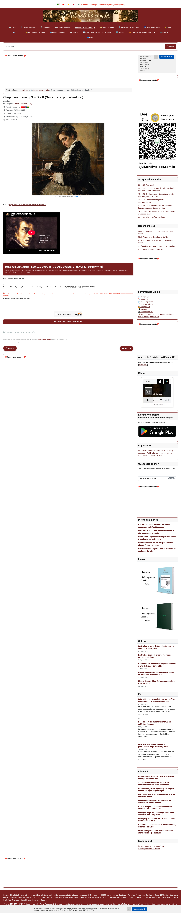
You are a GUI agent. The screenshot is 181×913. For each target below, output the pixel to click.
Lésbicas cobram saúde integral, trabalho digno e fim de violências (155, 544)
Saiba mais (143, 365)
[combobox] (85, 46)
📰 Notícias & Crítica (62, 27)
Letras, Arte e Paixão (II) (23, 104)
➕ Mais (163, 32)
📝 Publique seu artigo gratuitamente (97, 32)
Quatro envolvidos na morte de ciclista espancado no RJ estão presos (154, 526)
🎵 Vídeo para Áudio (145, 304)
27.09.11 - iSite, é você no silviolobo (151, 217)
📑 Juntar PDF (143, 297)
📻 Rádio (168, 27)
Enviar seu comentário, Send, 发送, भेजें (68, 322)
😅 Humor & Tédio (107, 27)
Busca (171, 46)
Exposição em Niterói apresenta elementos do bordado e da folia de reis (156, 673)
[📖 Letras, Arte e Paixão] (94, 27)
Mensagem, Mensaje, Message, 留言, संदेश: (16, 298)
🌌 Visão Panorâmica (152, 27)
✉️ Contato (17, 32)
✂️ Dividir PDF (143, 299)
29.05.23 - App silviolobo (147, 185)
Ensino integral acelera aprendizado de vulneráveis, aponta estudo (154, 801)
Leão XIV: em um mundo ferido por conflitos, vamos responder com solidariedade (157, 700)
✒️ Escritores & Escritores (35, 32)
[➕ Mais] (167, 32)
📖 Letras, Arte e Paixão (84, 27)
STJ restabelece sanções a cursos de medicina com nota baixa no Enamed (153, 783)
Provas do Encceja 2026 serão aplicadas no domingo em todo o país (156, 777)
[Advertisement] (61, 70)
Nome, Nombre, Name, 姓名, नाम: (13, 279)
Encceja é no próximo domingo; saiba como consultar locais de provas (156, 813)
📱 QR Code (142, 309)
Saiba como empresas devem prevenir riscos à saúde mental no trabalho (157, 538)
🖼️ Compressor (144, 307)
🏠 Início (12, 27)
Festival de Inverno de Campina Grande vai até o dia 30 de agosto (156, 647)
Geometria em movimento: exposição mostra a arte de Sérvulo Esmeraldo (157, 665)
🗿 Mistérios (45, 27)
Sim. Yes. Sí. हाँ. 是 (139, 909)
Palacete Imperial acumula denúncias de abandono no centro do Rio (155, 807)
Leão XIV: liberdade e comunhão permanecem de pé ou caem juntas (153, 745)
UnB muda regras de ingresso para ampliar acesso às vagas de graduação (156, 789)
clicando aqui (77, 196)
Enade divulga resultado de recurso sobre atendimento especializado (155, 831)
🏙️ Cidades (120, 32)
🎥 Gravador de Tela (145, 312)
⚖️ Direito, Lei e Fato (28, 27)
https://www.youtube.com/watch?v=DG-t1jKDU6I (27, 205)
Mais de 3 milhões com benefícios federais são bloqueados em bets (156, 532)
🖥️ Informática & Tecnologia (129, 27)
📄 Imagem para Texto (146, 302)
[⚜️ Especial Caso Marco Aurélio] (154, 32)
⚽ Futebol (74, 32)
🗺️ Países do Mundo (57, 32)
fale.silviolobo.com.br (44, 339)
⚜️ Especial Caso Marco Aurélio (141, 32)
